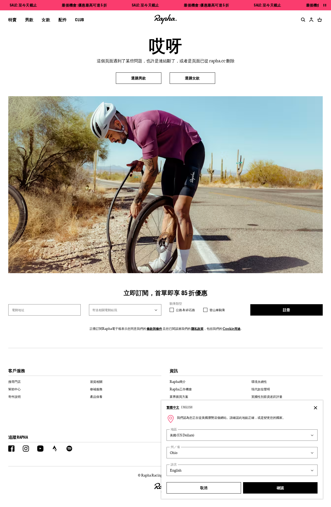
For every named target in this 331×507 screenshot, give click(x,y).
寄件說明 (14, 396)
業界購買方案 (179, 396)
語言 (174, 464)
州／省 (175, 447)
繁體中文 (173, 407)
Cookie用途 (231, 328)
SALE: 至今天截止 (23, 5)
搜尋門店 (14, 381)
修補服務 (96, 389)
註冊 (286, 310)
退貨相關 (96, 381)
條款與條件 (154, 328)
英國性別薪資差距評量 (266, 396)
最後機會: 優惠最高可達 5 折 (84, 5)
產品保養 (96, 396)
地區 (174, 429)
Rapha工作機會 (181, 389)
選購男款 (138, 78)
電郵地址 (18, 310)
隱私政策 (197, 328)
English (186, 407)
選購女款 (192, 78)
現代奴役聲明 (260, 389)
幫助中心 (14, 389)
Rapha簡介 (178, 381)
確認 (280, 488)
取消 (204, 488)
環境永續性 (259, 381)
